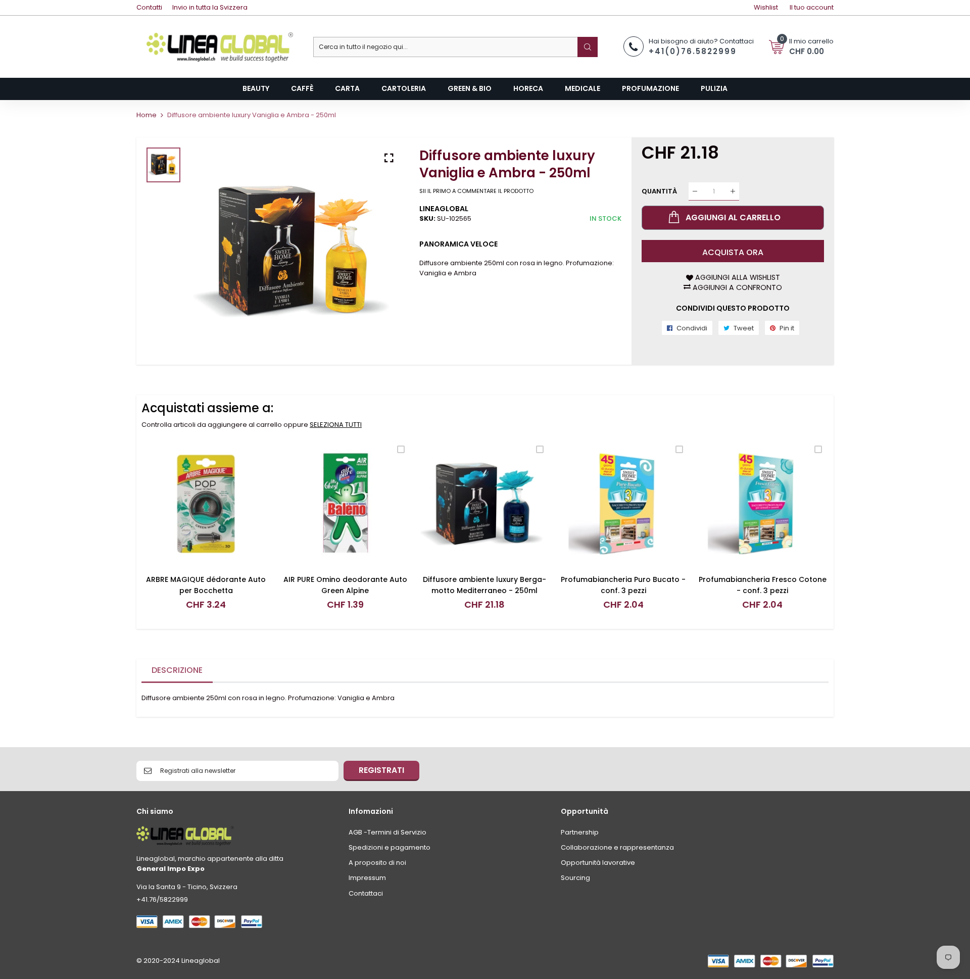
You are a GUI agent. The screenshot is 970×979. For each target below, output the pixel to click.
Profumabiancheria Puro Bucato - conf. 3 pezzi (623, 585)
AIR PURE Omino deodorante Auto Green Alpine (345, 585)
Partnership (580, 832)
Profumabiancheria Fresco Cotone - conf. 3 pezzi (763, 585)
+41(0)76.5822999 (693, 51)
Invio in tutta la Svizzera (210, 7)
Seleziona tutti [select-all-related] (336, 424)
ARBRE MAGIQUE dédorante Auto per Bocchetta (206, 585)
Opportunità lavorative (598, 862)
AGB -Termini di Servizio (387, 832)
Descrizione (177, 670)
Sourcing (575, 878)
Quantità (659, 191)
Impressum (367, 878)
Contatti (149, 7)
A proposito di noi (377, 862)
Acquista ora (732, 252)
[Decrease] (695, 191)
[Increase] (732, 191)
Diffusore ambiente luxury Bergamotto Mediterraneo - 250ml (484, 585)
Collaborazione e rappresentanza (617, 847)
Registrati (381, 770)
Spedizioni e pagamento (389, 847)
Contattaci (366, 893)
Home (146, 115)
